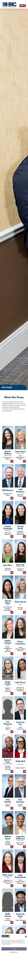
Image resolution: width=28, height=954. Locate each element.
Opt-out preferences (13, 952)
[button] (26, 936)
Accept (14, 949)
